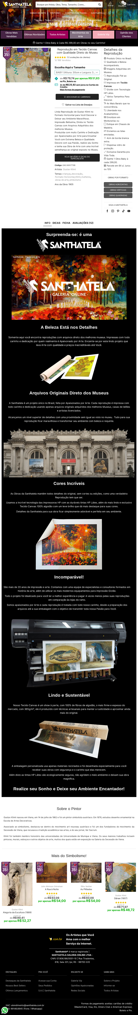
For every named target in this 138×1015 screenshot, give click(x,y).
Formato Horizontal (65, 177)
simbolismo (75, 180)
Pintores (55, 13)
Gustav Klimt (69, 169)
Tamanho (79, 67)
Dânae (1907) (120, 898)
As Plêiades (86, 889)
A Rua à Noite (52, 889)
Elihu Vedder (86, 886)
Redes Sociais (78, 990)
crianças (66, 174)
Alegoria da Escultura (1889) (17, 912)
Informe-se (109, 985)
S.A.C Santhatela (46, 990)
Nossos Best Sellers (15, 985)
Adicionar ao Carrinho (78, 97)
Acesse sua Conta (47, 980)
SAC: (25, 1005)
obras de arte (62, 180)
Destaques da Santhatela (18, 980)
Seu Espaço (68, 17)
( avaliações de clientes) (78, 57)
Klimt (78, 177)
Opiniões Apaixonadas (82, 985)
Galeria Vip (103, 34)
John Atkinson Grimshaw (52, 886)
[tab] (47, 223)
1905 (70, 184)
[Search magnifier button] (100, 4)
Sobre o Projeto (112, 980)
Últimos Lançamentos (17, 990)
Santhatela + (98, 13)
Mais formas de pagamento (72, 90)
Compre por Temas (76, 13)
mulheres (86, 177)
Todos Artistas (57, 34)
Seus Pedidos (45, 985)
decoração (77, 174)
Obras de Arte (38, 13)
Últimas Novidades (34, 34)
